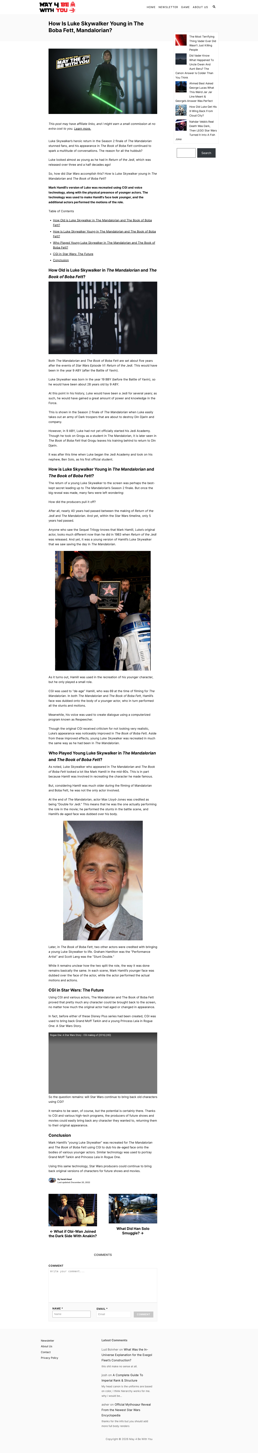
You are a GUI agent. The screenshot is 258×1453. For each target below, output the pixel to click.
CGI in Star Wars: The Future (73, 254)
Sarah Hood (66, 1179)
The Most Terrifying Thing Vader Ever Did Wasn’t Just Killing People (202, 43)
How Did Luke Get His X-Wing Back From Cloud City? (203, 111)
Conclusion (61, 260)
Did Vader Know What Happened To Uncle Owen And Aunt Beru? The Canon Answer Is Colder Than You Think (194, 66)
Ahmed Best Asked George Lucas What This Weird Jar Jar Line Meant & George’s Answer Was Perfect (194, 92)
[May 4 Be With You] (66, 7)
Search (206, 153)
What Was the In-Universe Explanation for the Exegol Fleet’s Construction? (127, 1355)
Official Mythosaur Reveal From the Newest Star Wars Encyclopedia (126, 1410)
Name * (57, 1308)
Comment (56, 1265)
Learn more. (82, 128)
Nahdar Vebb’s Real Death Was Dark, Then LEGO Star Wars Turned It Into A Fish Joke (196, 130)
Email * (102, 1308)
